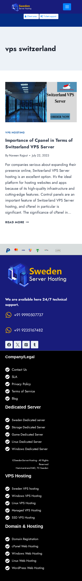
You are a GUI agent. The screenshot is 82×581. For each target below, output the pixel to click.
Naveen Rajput (18, 155)
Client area (31, 16)
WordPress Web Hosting (28, 568)
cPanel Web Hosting (25, 546)
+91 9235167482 (28, 330)
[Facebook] (9, 344)
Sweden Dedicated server (28, 420)
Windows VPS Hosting (27, 496)
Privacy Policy (21, 384)
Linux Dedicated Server (27, 441)
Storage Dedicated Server (28, 427)
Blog (15, 398)
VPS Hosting (15, 132)
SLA (14, 376)
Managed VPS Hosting (26, 510)
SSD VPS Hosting (23, 517)
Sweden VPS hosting (25, 488)
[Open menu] (67, 6)
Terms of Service (23, 391)
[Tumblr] (34, 344)
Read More (17, 222)
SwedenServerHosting (25, 460)
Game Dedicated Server (27, 434)
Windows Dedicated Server (30, 449)
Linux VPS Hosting (24, 503)
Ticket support (49, 16)
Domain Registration (25, 539)
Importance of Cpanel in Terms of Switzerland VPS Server (39, 143)
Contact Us (19, 369)
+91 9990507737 (28, 315)
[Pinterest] (26, 344)
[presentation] (41, 102)
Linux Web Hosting (24, 560)
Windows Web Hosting (27, 553)
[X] (17, 344)
